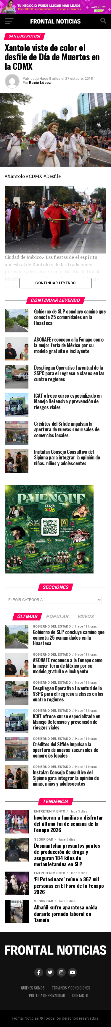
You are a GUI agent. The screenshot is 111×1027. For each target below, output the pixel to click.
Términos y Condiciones (71, 988)
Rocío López (40, 83)
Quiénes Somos (33, 988)
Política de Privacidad (47, 995)
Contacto (80, 995)
